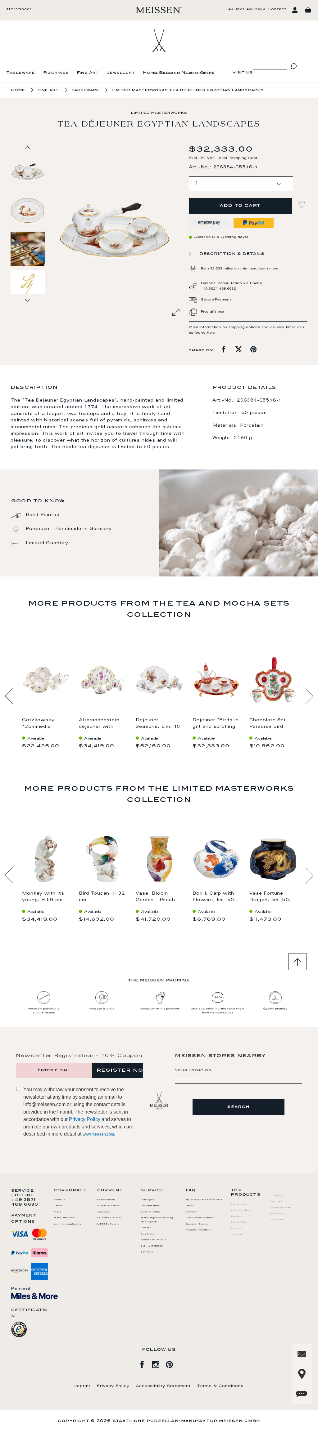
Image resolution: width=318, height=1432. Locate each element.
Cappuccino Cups (281, 1208)
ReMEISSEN (166, 73)
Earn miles (147, 1252)
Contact (277, 9)
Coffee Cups (239, 1204)
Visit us (243, 72)
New (187, 73)
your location (193, 1070)
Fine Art (88, 73)
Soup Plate (277, 1220)
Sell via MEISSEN (152, 1246)
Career (58, 1206)
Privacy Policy (84, 1119)
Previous (9, 696)
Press (58, 1212)
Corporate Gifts (151, 1212)
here (211, 333)
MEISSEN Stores (64, 1218)
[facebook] (145, 1363)
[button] (28, 210)
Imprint (83, 1386)
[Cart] (308, 10)
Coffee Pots (239, 1222)
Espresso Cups (241, 1210)
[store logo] (159, 10)
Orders (190, 1206)
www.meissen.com (98, 1134)
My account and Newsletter (204, 1200)
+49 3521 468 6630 (245, 9)
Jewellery (121, 73)
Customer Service (197, 1224)
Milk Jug (236, 1234)
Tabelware (85, 90)
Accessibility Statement (163, 1386)
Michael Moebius (108, 1206)
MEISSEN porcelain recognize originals (157, 1220)
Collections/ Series (109, 1218)
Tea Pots (237, 1229)
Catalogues (148, 1200)
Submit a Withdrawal (153, 1240)
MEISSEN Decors (108, 1224)
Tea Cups (237, 1216)
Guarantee (147, 1234)
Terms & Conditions (220, 1386)
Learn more (268, 268)
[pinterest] (172, 1363)
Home (18, 90)
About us (200, 73)
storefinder (19, 9)
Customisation (150, 1206)
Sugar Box (276, 1196)
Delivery (191, 1212)
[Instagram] (159, 1363)
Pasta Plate (278, 1214)
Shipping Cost (243, 158)
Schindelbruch (106, 1200)
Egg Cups (276, 1202)
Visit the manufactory (67, 1224)
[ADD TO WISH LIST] (302, 204)
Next (309, 696)
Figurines (56, 73)
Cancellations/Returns (200, 1218)
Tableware (20, 73)
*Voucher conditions (198, 1230)
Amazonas (103, 1212)
